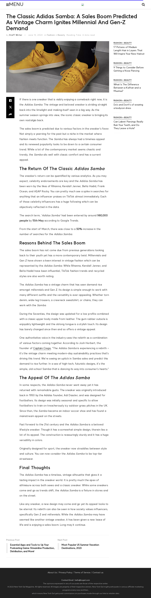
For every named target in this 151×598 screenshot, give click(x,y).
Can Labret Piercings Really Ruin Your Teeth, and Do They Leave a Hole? (128, 125)
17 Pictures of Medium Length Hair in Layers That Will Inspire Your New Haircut (129, 50)
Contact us (97, 572)
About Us (52, 572)
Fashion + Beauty (56, 35)
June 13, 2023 (35, 35)
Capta (37, 348)
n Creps (46, 348)
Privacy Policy (65, 572)
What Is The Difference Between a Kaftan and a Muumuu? (127, 88)
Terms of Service (82, 572)
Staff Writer (15, 35)
